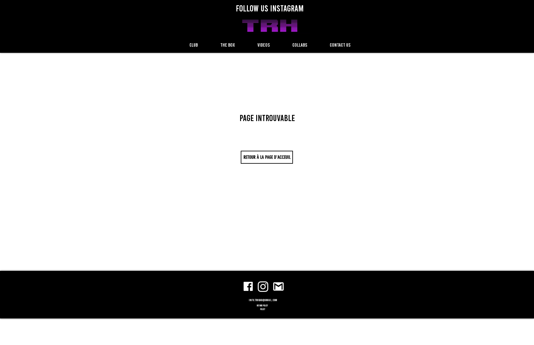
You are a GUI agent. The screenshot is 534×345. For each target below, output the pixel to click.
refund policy (263, 305)
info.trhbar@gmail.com (263, 300)
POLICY (262, 309)
